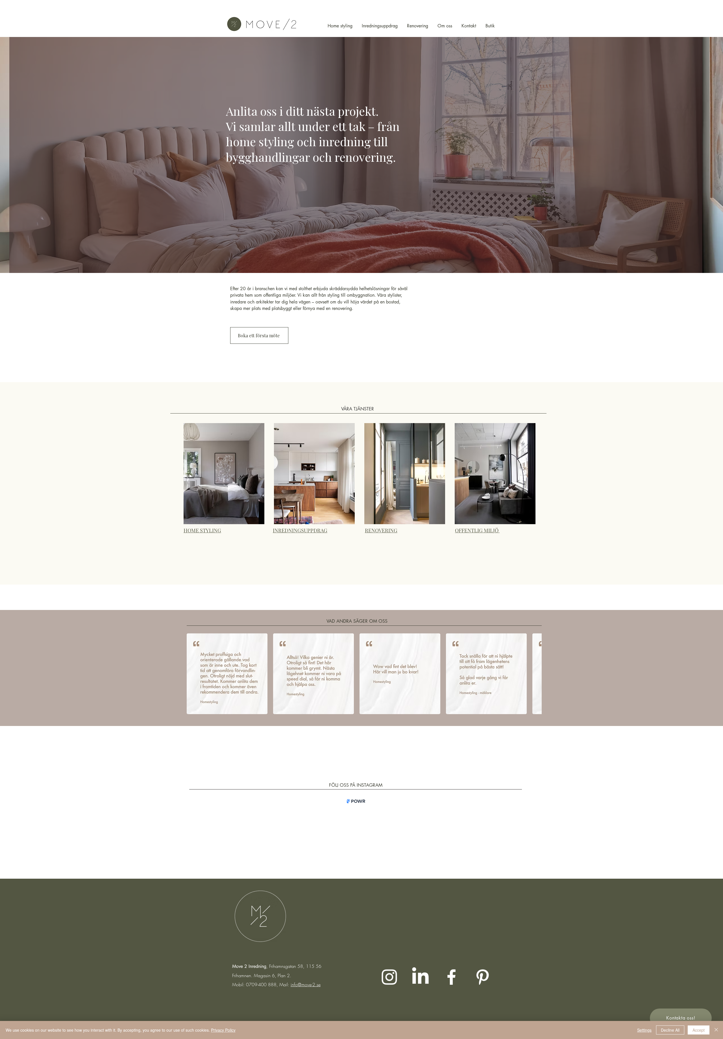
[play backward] (194, 673)
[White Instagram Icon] (389, 977)
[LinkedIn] (420, 977)
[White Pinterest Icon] (482, 977)
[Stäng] (716, 1029)
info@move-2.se (306, 984)
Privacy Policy (223, 1030)
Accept (698, 1030)
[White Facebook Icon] (451, 977)
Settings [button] (644, 1030)
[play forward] (535, 673)
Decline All (670, 1030)
